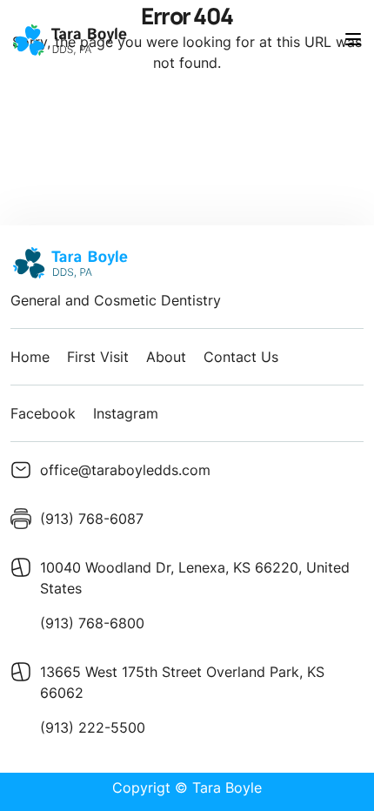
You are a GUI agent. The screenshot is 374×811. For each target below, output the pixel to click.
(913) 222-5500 (92, 727)
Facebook (43, 413)
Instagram (125, 413)
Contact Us (241, 356)
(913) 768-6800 (92, 623)
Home (30, 356)
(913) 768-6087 (92, 518)
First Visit (98, 356)
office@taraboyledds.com (125, 470)
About (166, 356)
